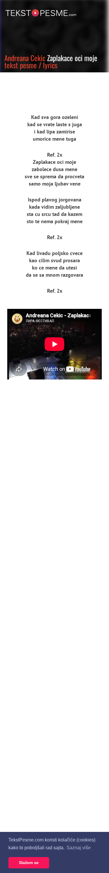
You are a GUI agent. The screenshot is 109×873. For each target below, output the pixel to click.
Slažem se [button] (29, 862)
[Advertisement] (53, 88)
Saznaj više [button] (79, 847)
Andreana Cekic (24, 57)
